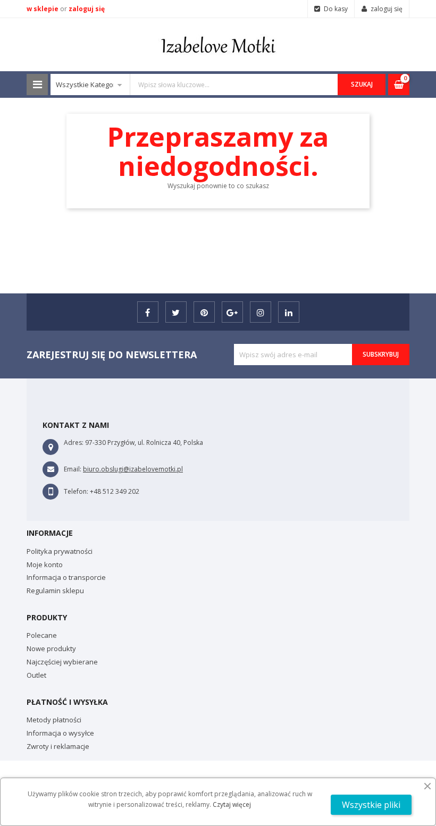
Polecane (42, 635)
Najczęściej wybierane (62, 662)
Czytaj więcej (232, 804)
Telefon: (76, 491)
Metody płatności (54, 719)
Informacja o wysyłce (60, 733)
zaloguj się (87, 8)
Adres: (73, 442)
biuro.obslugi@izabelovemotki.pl (133, 469)
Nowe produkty (51, 648)
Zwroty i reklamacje (58, 746)
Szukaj (362, 84)
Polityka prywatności (60, 551)
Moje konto (45, 564)
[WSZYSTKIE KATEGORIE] (37, 84)
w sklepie (43, 8)
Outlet (36, 675)
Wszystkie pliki (371, 805)
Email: (72, 469)
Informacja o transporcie (66, 577)
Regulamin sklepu (55, 590)
